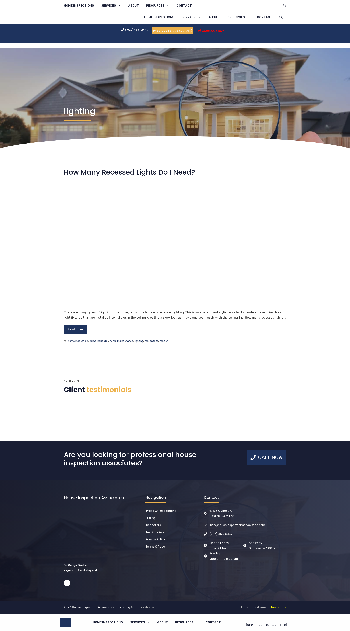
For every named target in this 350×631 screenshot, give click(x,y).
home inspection (78, 341)
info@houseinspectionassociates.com (237, 525)
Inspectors (153, 525)
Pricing (150, 518)
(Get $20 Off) (172, 30)
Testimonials (154, 532)
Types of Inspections (160, 511)
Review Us (278, 607)
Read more (75, 329)
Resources (155, 5)
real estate (151, 341)
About (133, 5)
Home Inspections (79, 5)
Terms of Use (155, 546)
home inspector (99, 341)
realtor (164, 341)
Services (108, 5)
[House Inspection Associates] (107, 17)
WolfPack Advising (144, 607)
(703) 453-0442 (221, 534)
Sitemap (261, 607)
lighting (139, 341)
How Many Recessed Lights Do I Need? (129, 172)
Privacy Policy (155, 539)
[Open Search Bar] (284, 5)
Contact (184, 5)
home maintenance (121, 341)
